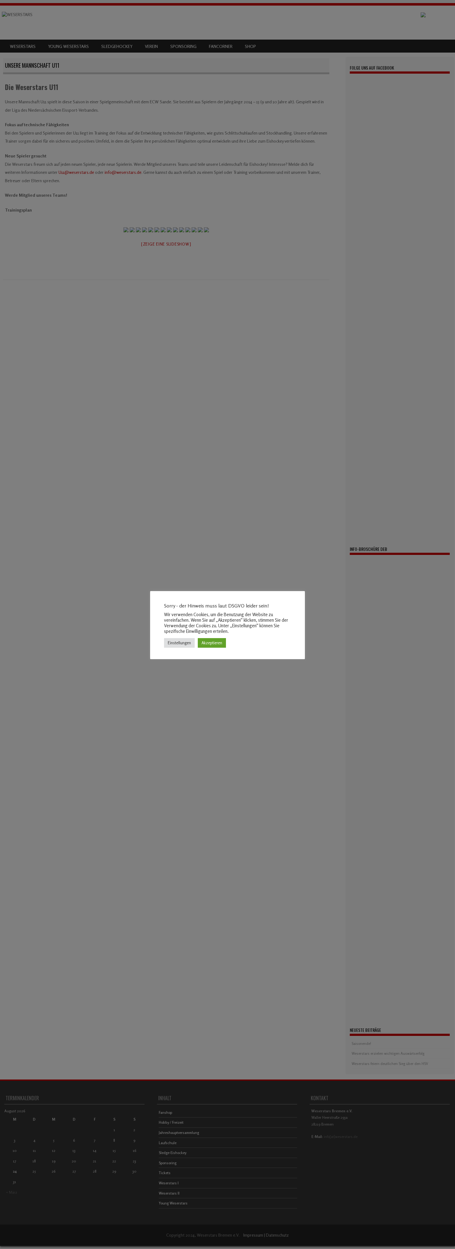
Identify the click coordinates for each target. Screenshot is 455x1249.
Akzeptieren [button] (212, 642)
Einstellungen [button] (179, 642)
